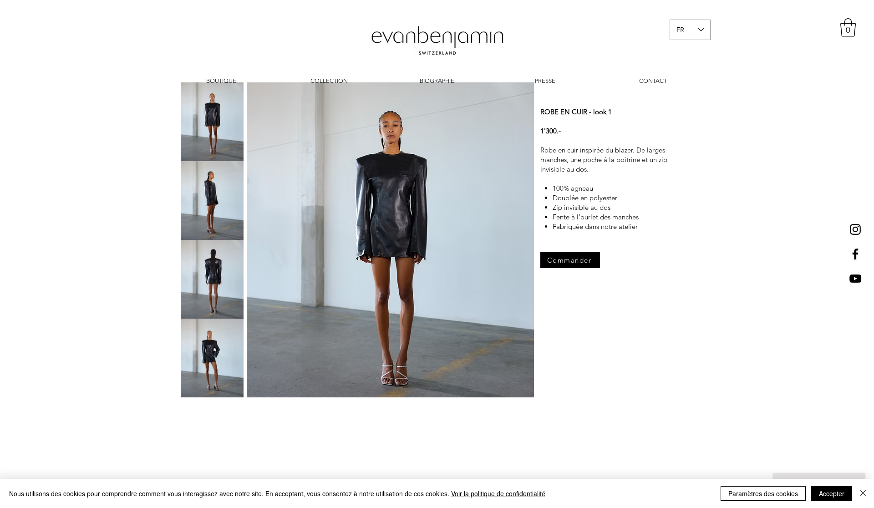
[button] (848, 27)
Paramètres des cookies (763, 493)
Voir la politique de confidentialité (498, 493)
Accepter (831, 493)
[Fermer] (863, 493)
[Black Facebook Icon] (855, 254)
